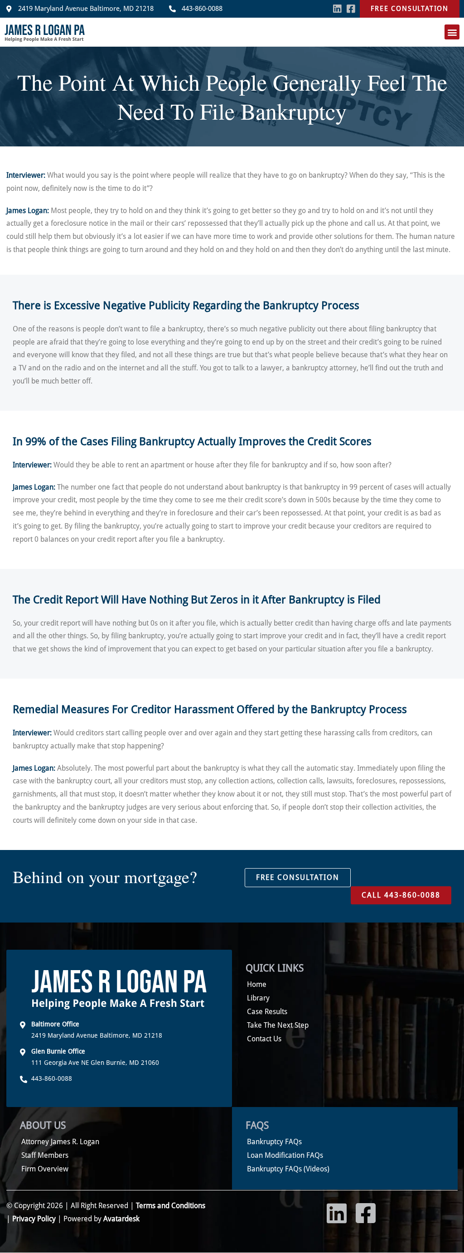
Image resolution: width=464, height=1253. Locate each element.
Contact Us (264, 1038)
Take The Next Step (278, 1025)
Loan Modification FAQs (285, 1155)
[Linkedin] (337, 8)
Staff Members (44, 1155)
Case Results (267, 1011)
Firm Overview (44, 1169)
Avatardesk (121, 1218)
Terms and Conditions (169, 1205)
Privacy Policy (34, 1218)
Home (256, 984)
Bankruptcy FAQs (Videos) (288, 1169)
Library (258, 998)
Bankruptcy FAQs (274, 1141)
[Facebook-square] (350, 8)
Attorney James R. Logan (60, 1141)
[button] (452, 31)
